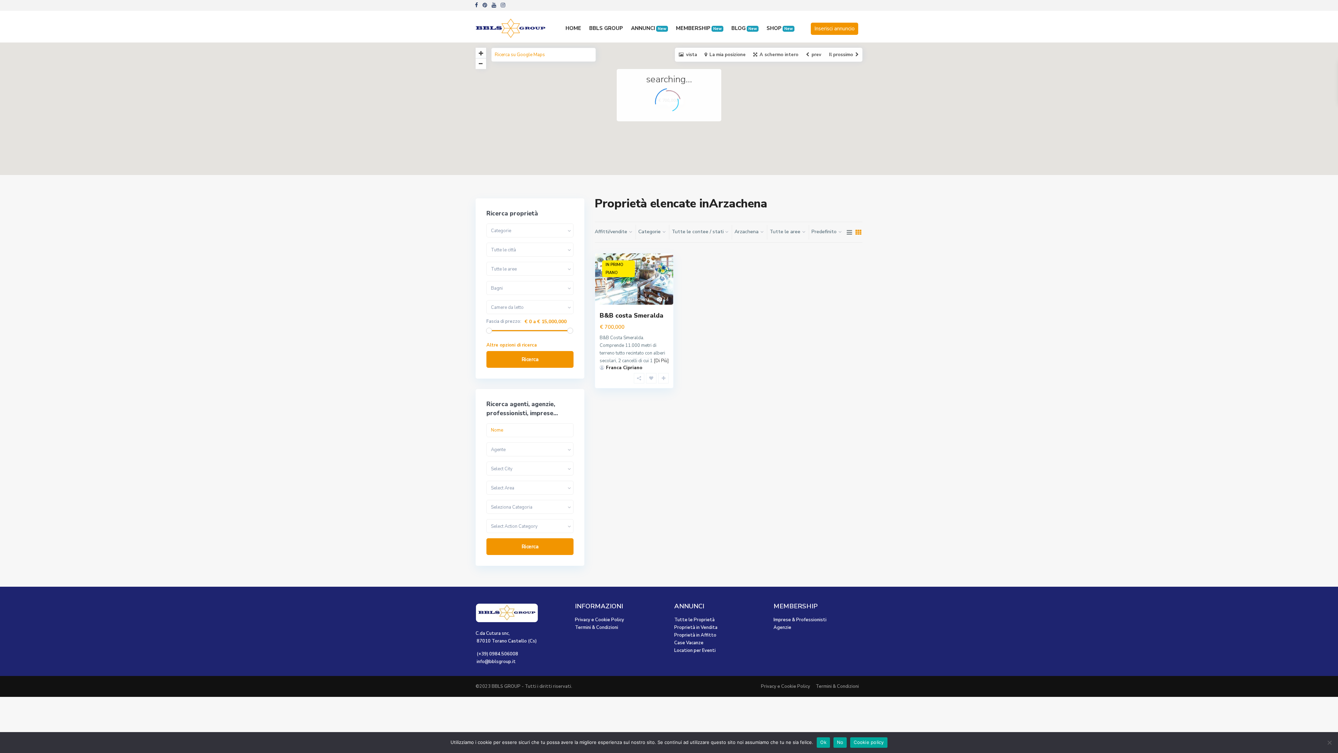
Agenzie (782, 627)
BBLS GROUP (606, 28)
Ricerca (530, 359)
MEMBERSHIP (699, 28)
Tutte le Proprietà (694, 620)
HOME (573, 28)
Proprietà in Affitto (695, 635)
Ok (823, 742)
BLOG (744, 28)
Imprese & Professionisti (800, 620)
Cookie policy (869, 742)
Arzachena (638, 299)
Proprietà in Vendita (695, 627)
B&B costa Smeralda (631, 315)
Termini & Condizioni (596, 627)
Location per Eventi (695, 650)
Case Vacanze (688, 643)
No (840, 742)
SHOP (780, 28)
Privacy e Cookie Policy (599, 620)
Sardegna (615, 299)
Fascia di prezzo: (503, 321)
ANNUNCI (648, 28)
